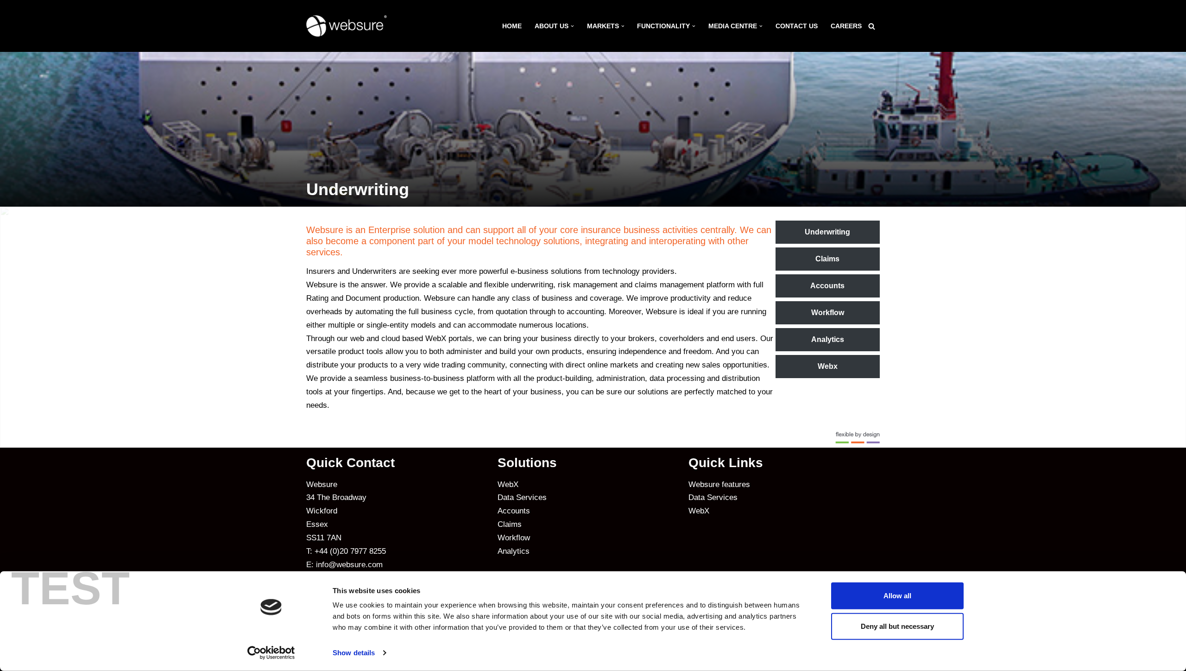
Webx (828, 366)
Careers (846, 26)
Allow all (897, 596)
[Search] (871, 26)
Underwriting (827, 232)
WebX (508, 484)
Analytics (827, 339)
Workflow (827, 313)
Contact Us (797, 26)
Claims (827, 259)
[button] (572, 26)
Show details (354, 653)
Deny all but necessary (897, 626)
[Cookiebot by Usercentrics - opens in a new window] (271, 653)
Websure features (719, 484)
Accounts (827, 286)
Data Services (522, 497)
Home (512, 26)
